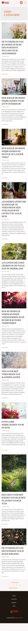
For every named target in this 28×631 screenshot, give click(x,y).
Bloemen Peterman (18, 617)
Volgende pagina (14, 588)
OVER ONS (14, 599)
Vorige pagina (14, 582)
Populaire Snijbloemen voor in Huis (13, 424)
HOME (14, 596)
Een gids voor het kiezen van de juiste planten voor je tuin (14, 499)
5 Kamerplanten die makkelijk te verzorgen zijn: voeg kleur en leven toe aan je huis (14, 209)
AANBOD (14, 602)
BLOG (14, 606)
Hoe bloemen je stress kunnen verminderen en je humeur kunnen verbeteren (13, 317)
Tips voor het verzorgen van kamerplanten (11, 374)
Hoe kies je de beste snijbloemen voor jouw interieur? (13, 101)
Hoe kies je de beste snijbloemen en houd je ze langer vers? (13, 153)
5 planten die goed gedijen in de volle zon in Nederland (13, 265)
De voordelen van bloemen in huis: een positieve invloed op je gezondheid (13, 47)
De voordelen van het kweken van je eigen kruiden (13, 551)
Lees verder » (5, 74)
